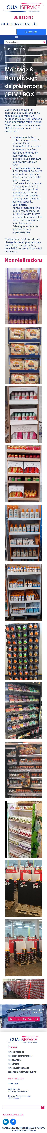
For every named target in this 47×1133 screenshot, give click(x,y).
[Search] (44, 42)
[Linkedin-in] (6, 1122)
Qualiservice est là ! (19, 24)
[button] (16, 37)
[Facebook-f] (13, 1122)
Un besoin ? (23, 17)
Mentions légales (25, 1128)
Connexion (32, 32)
